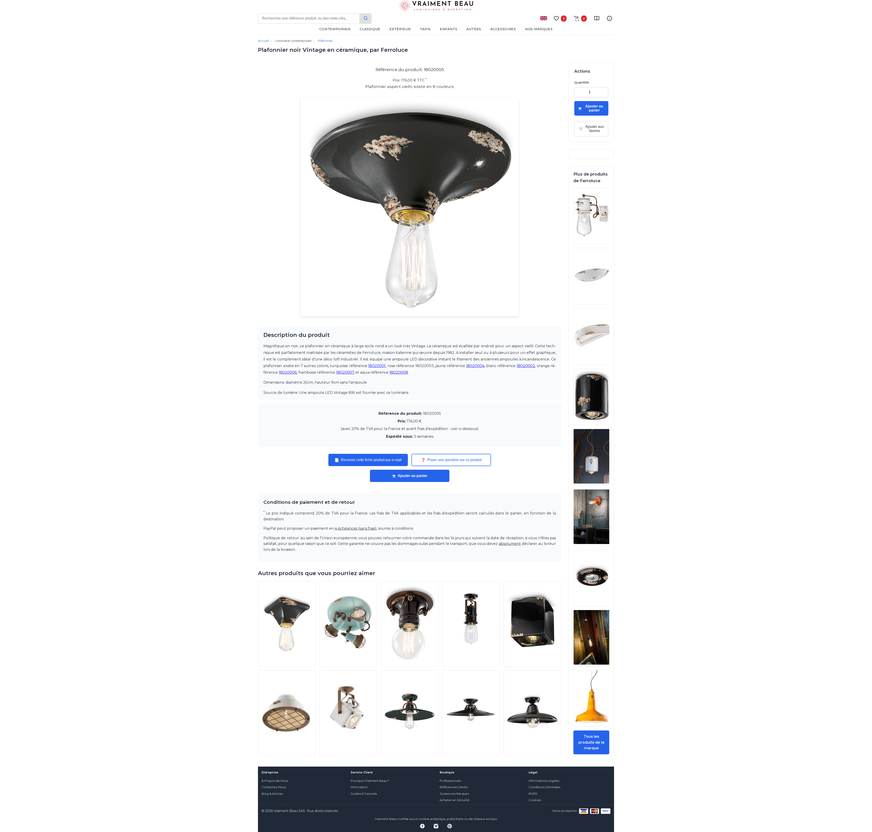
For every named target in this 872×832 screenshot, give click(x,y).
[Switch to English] (543, 18)
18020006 (288, 372)
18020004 (475, 366)
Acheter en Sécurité (455, 800)
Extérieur (400, 29)
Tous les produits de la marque (591, 742)
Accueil (263, 40)
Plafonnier (325, 40)
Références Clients (454, 787)
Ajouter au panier (412, 476)
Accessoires (503, 29)
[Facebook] (422, 826)
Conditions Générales (544, 787)
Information (359, 787)
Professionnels (450, 780)
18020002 (526, 366)
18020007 (345, 372)
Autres (473, 29)
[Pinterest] (449, 826)
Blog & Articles (272, 793)
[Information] (609, 18)
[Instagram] (436, 826)
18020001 (377, 366)
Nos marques (539, 29)
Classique (370, 29)
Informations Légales (544, 780)
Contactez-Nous (274, 787)
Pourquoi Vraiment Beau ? (370, 780)
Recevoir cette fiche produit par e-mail (368, 460)
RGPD (533, 793)
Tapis (425, 29)
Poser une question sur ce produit (451, 460)
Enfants (448, 29)
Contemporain (334, 29)
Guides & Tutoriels (364, 793)
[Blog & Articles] (596, 18)
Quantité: (582, 82)
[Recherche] (366, 18)
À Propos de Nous (275, 780)
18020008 (398, 372)
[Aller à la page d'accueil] (436, 6)
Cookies (535, 800)
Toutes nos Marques (454, 793)
